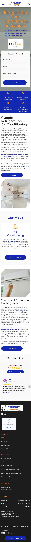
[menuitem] (15, 438)
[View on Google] (5, 380)
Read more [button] (6, 392)
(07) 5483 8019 (24, 167)
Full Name (6, 59)
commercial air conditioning (10, 330)
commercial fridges (15, 155)
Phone (5, 67)
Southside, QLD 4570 (7, 489)
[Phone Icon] (29, 4)
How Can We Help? (9, 74)
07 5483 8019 (5, 487)
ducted (26, 155)
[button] (3, 3)
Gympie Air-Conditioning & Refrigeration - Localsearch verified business (9, 424)
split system (8, 156)
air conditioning (12, 241)
